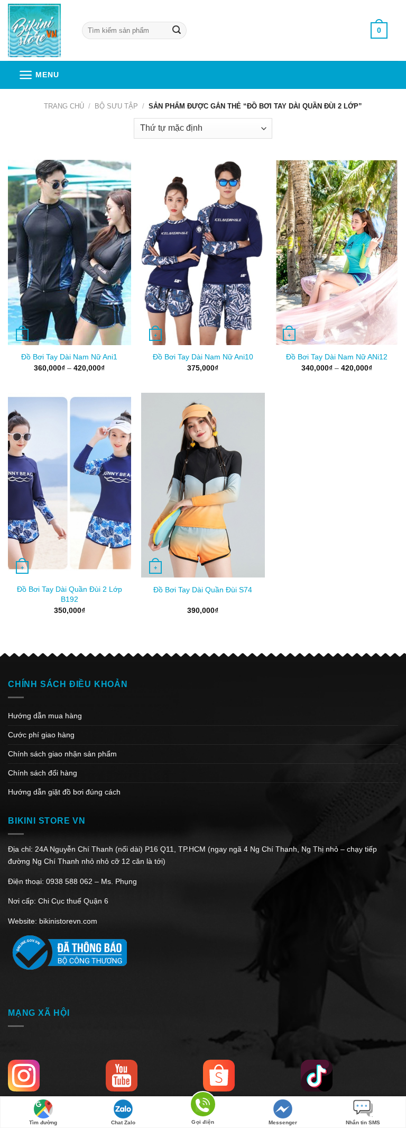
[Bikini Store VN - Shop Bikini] (37, 30)
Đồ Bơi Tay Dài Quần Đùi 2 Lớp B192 (69, 594)
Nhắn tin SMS (363, 1122)
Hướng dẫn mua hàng (45, 715)
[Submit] (176, 30)
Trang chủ (64, 106)
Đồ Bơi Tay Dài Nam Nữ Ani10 (203, 357)
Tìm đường (43, 1122)
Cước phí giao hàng (41, 734)
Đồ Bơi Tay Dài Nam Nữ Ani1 (69, 357)
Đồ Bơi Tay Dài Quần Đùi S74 (202, 589)
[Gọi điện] (203, 1106)
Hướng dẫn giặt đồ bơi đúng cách (64, 792)
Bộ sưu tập (116, 106)
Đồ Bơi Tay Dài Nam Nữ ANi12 (336, 357)
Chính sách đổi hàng (42, 773)
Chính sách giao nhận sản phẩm (62, 754)
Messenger (283, 1122)
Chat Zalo (123, 1122)
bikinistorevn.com (68, 921)
